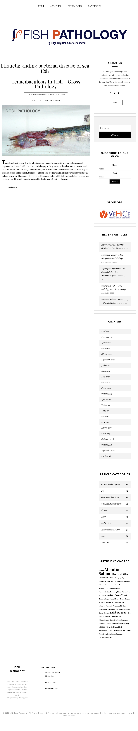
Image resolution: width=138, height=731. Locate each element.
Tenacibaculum (116, 634)
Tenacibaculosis (105, 634)
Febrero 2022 (106, 354)
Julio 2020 (105, 365)
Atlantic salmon (109, 571)
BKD (109, 577)
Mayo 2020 (105, 371)
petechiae (116, 606)
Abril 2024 (105, 331)
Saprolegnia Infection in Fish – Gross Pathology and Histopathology (114, 272)
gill (112, 595)
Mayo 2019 (105, 416)
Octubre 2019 (106, 394)
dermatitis (102, 588)
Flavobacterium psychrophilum (110, 592)
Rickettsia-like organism (119, 620)
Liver (114, 517)
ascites (101, 570)
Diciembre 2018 (107, 439)
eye (118, 588)
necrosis (109, 606)
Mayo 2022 (105, 348)
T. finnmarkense (114, 630)
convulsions (119, 585)
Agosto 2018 (106, 456)
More (115, 102)
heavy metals (114, 599)
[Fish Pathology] (69, 34)
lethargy (102, 606)
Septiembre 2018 (108, 450)
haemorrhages (104, 599)
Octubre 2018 (106, 445)
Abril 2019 (105, 422)
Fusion (124, 592)
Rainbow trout (118, 612)
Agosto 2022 (106, 343)
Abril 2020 (105, 377)
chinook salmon (120, 581)
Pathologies (75, 6)
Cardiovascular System (114, 484)
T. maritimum (125, 630)
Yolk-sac (114, 543)
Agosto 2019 (106, 399)
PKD (113, 609)
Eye (114, 491)
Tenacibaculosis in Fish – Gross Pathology (45, 84)
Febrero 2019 (106, 428)
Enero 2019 (105, 433)
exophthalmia (112, 588)
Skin (63, 94)
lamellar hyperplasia (113, 602)
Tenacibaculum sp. (105, 637)
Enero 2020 (106, 388)
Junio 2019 (105, 411)
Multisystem (55, 94)
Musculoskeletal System (114, 530)
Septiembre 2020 (108, 360)
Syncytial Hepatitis (114, 627)
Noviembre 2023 (107, 337)
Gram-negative (122, 595)
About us (55, 6)
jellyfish (102, 602)
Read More (12, 187)
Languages (94, 6)
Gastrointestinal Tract (114, 497)
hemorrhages (125, 599)
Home (41, 6)
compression (109, 585)
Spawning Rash (112, 623)
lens (123, 602)
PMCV (118, 609)
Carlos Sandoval (53, 100)
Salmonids (102, 623)
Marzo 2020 (106, 382)
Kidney (114, 510)
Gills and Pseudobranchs (38, 94)
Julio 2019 (105, 405)
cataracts (109, 581)
